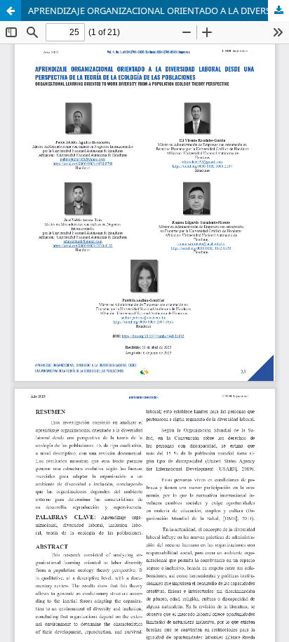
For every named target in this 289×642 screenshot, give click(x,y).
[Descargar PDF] (278, 10)
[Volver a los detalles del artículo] (10, 10)
